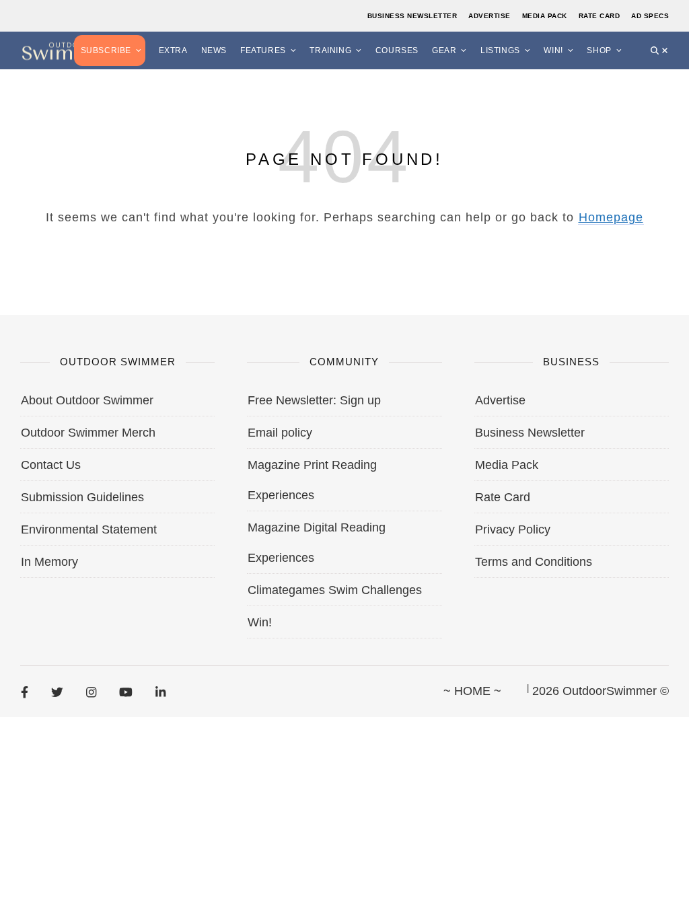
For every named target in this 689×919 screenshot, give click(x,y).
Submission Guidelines (82, 497)
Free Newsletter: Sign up (314, 400)
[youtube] (125, 691)
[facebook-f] (24, 691)
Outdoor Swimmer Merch (88, 432)
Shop (599, 50)
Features (263, 50)
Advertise (489, 16)
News (214, 50)
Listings (500, 50)
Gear (444, 50)
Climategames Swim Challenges (335, 590)
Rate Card (599, 16)
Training (330, 50)
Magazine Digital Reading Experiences (317, 542)
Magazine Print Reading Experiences (312, 480)
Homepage (611, 217)
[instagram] (91, 691)
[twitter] (57, 691)
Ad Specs (650, 16)
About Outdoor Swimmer (87, 400)
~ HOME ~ (472, 691)
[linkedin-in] (160, 691)
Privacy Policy (512, 529)
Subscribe (106, 50)
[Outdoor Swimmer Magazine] (67, 50)
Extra (173, 50)
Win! (553, 50)
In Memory (49, 561)
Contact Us (51, 465)
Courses (397, 50)
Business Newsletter (412, 16)
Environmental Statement (89, 529)
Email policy (280, 432)
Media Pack (544, 16)
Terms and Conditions (533, 561)
